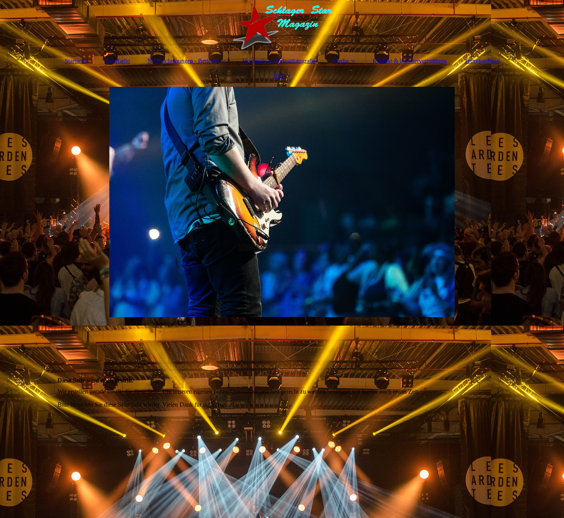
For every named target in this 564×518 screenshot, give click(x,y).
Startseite (76, 61)
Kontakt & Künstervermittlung (410, 61)
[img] (282, 25)
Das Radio (117, 61)
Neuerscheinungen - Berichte (183, 61)
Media (340, 61)
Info (279, 75)
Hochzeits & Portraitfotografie (278, 61)
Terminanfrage (482, 61)
